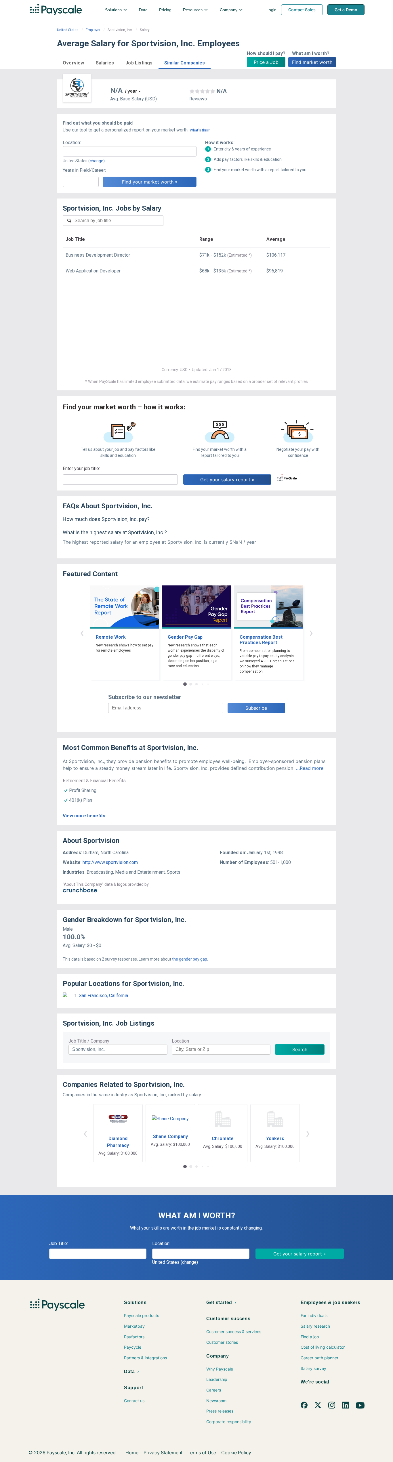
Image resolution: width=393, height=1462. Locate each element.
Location (180, 1041)
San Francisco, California (103, 995)
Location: (72, 142)
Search (299, 1049)
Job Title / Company (88, 1041)
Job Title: (58, 1243)
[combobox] (130, 151)
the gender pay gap (189, 959)
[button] (73, 62)
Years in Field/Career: (84, 170)
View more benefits (84, 815)
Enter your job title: (81, 468)
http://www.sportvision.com (110, 862)
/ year (131, 91)
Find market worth (312, 62)
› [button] (311, 632)
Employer (93, 30)
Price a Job (266, 62)
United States (68, 30)
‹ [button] (82, 632)
